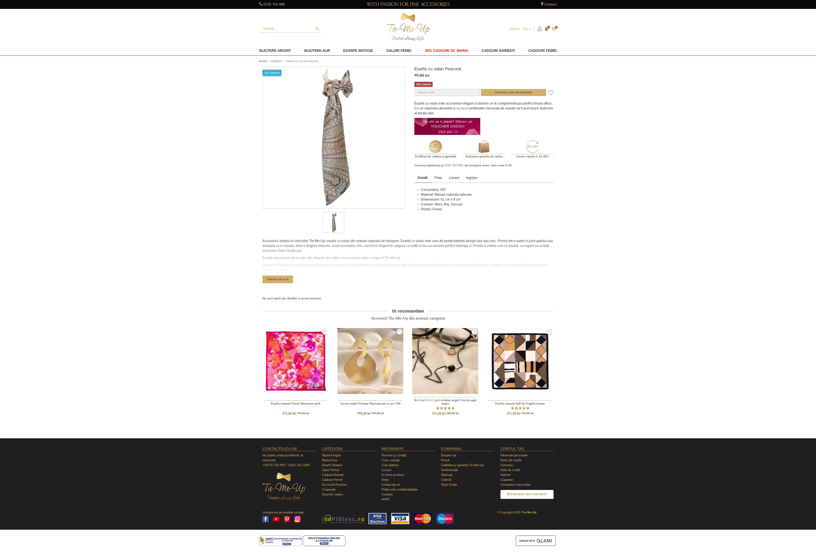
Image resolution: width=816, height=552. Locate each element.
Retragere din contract (527, 494)
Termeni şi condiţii (393, 455)
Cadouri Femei (542, 51)
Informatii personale (514, 455)
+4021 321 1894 (298, 465)
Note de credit (510, 470)
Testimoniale (449, 470)
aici (299, 250)
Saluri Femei (398, 51)
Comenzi (506, 465)
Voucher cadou (332, 494)
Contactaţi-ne (390, 484)
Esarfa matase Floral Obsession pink (295, 403)
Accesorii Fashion (334, 484)
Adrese (505, 475)
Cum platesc (390, 465)
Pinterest (287, 519)
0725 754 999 (274, 4)
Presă (445, 460)
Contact (550, 4)
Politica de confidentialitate (399, 489)
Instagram (297, 519)
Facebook (265, 519)
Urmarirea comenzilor (515, 484)
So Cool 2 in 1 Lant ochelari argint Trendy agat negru (445, 401)
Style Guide (449, 484)
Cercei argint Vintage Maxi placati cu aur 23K (370, 403)
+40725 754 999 (273, 465)
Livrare (454, 178)
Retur (385, 479)
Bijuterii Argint (275, 51)
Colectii (446, 479)
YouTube (276, 519)
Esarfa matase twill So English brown (520, 403)
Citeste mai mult (278, 279)
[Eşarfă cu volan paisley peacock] (333, 222)
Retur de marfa (510, 460)
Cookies (387, 494)
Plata (438, 178)
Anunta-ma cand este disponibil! (513, 92)
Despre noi (448, 455)
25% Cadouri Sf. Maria (446, 51)
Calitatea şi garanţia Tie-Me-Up (462, 465)
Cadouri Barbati (498, 51)
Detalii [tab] (423, 178)
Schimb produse (392, 475)
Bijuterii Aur (317, 51)
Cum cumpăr (390, 460)
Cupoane (506, 479)
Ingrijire (471, 178)
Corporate (329, 489)
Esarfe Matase (358, 51)
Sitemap (446, 475)
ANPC (385, 499)
